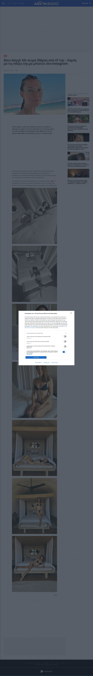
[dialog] (46, 338)
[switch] (64, 336)
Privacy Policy (55, 362)
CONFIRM (36, 357)
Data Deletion (38, 362)
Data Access (46, 362)
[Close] (71, 313)
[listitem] (46, 333)
